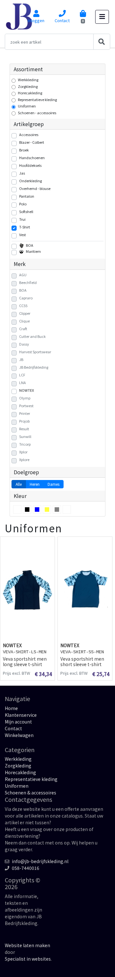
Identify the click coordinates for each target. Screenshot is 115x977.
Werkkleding (28, 79)
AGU (23, 274)
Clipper (24, 313)
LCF (22, 374)
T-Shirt (24, 226)
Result (24, 428)
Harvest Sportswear (35, 351)
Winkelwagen (19, 735)
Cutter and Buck (32, 336)
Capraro (26, 297)
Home (11, 708)
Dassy (24, 344)
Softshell (26, 211)
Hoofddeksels (30, 165)
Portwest (26, 405)
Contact (62, 20)
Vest (22, 234)
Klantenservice (21, 715)
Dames (53, 484)
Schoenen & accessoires (30, 792)
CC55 (23, 305)
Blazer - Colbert (31, 142)
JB (21, 359)
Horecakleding (30, 92)
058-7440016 (25, 868)
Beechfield (28, 282)
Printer (24, 413)
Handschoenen (32, 157)
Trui (22, 219)
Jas (22, 173)
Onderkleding (30, 180)
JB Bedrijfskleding (33, 367)
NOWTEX (26, 390)
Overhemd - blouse (34, 188)
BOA (29, 245)
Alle (19, 484)
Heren (35, 484)
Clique (24, 320)
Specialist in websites (28, 959)
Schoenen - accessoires (37, 112)
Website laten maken (27, 945)
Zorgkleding (28, 86)
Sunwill (25, 436)
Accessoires (28, 134)
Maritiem (33, 251)
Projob (24, 421)
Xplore (24, 459)
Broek (24, 149)
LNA (22, 382)
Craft (23, 328)
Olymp (24, 397)
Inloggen (36, 20)
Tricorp (25, 444)
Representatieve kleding (37, 99)
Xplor (23, 451)
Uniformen (27, 105)
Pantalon (26, 196)
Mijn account (18, 721)
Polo (23, 203)
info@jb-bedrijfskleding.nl (40, 861)
